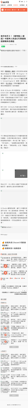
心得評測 (9, 5)
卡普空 (3, 279)
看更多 (14, 347)
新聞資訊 (15, 5)
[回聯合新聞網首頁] (1, 2)
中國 (24, 278)
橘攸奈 (15, 10)
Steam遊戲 (22, 10)
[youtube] (22, 1)
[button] (26, 1)
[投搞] (19, 1)
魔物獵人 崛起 (5, 278)
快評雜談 (22, 5)
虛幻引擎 (18, 278)
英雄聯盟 (8, 10)
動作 (12, 278)
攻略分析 (3, 5)
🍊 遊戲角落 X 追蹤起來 (11, 248)
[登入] (24, 1)
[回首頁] (5, 2)
